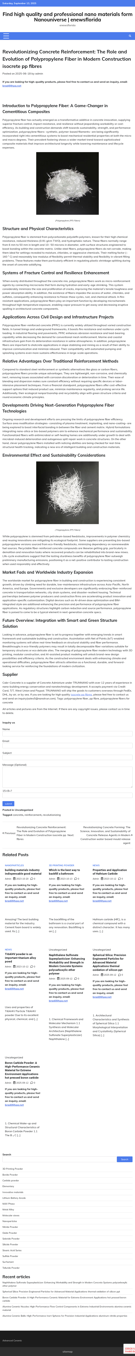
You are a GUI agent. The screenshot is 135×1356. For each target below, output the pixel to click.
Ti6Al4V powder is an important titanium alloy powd (20, 957)
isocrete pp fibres (81, 694)
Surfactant (8, 1261)
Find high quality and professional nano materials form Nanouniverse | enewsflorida (68, 17)
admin (39, 73)
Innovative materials (12, 1192)
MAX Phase (8, 1203)
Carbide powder (10, 1180)
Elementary (8, 1186)
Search (6, 1154)
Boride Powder (10, 1174)
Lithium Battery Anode (14, 1197)
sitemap (68, 1351)
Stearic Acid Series (12, 1250)
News (96, 865)
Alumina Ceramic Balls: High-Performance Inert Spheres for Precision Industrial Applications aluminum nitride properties (64, 1315)
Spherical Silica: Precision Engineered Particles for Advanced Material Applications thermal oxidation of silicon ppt (109, 962)
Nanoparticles (14, 865)
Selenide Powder (11, 1238)
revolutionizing (52, 814)
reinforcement (33, 814)
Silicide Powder (10, 1244)
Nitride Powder (10, 1226)
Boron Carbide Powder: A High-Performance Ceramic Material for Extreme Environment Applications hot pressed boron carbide (22, 1070)
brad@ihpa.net (11, 85)
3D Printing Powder (61, 865)
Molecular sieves (10, 1215)
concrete (18, 814)
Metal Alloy (8, 1209)
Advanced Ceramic (12, 1340)
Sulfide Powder (10, 1256)
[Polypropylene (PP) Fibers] (67, 213)
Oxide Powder (9, 1232)
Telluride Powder (11, 1267)
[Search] (130, 35)
